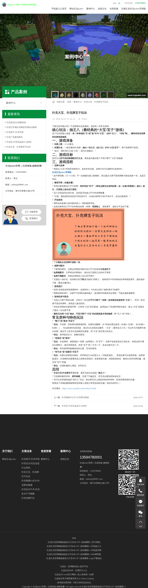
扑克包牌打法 (28, 498)
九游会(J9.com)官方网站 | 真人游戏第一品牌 (74, 574)
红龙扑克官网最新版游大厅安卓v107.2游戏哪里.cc (104, 587)
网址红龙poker (76, 8)
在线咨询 (33, 212)
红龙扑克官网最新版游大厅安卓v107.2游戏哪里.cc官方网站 (74, 542)
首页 (69, 102)
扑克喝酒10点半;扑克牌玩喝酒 (75, 397)
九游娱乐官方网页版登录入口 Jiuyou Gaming (74, 578)
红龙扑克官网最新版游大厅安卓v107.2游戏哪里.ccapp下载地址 (74, 558)
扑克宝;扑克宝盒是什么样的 (19, 142)
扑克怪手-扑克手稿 (15, 132)
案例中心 (90, 8)
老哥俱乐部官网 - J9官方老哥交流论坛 (74, 583)
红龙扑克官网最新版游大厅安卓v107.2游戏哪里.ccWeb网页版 (74, 554)
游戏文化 (102, 8)
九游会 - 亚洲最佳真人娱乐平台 (74, 566)
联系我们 (33, 218)
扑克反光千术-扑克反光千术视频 (31, 491)
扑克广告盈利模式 (15, 137)
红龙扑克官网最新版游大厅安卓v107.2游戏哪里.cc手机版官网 (74, 550)
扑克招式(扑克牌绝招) (16, 122)
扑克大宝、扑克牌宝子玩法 (19, 147)
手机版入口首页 (58, 8)
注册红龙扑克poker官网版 (133, 8)
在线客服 (114, 8)
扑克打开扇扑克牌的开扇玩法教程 (22, 127)
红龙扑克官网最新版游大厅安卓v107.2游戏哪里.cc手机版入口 (74, 546)
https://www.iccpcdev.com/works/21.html (79, 388)
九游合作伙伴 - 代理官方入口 (74, 570)
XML (74, 538)
